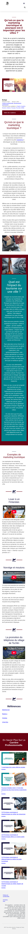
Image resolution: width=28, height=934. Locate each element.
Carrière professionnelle (7, 103)
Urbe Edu (5, 722)
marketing (20, 140)
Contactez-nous (5, 900)
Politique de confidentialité (6, 895)
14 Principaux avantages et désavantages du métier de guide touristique (11, 859)
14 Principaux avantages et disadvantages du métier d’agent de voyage (12, 883)
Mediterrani (6, 710)
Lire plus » (3, 769)
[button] (24, 3)
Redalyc (4, 714)
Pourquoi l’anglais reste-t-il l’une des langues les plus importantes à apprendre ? (13, 789)
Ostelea (4, 718)
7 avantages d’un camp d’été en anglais (13, 767)
